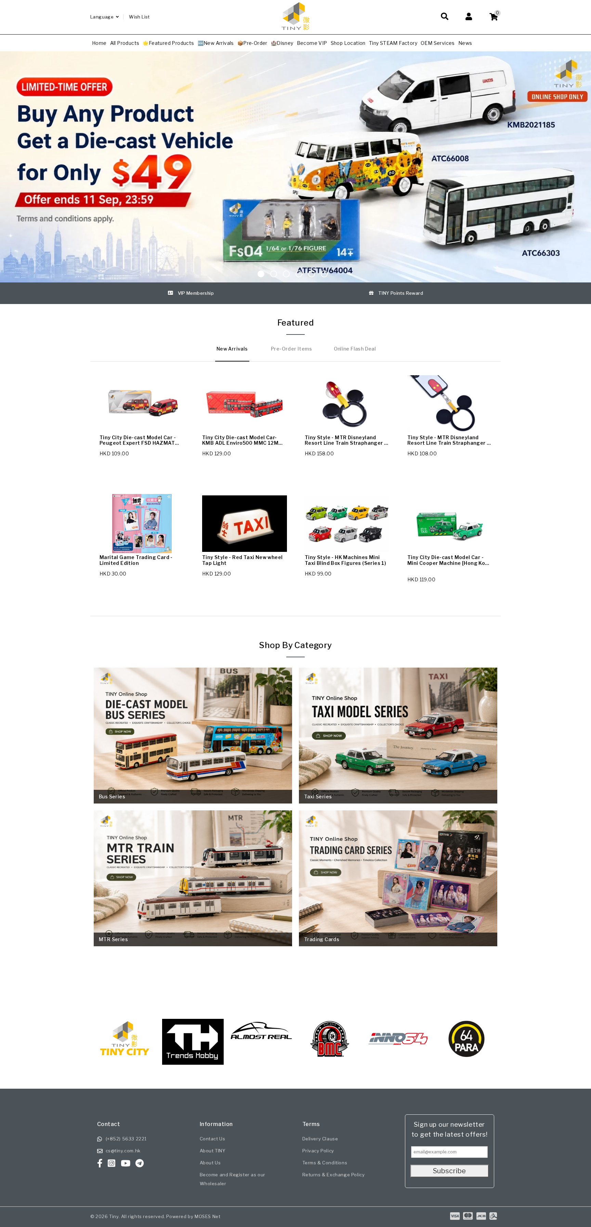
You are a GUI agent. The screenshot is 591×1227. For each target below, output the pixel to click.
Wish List (139, 17)
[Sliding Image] (295, 53)
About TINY (213, 1150)
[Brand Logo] (193, 1039)
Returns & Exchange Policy (333, 1174)
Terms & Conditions (324, 1162)
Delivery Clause (320, 1138)
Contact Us (212, 1138)
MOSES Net (207, 1216)
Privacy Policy (318, 1150)
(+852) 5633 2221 (126, 1138)
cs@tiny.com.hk (123, 1150)
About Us (210, 1162)
